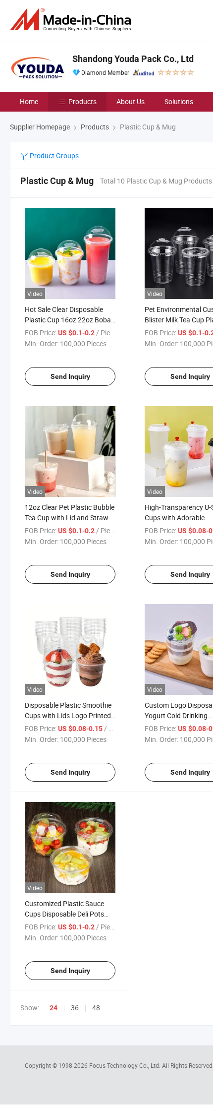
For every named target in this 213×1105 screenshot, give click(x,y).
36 (75, 1007)
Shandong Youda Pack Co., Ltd (133, 59)
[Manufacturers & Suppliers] (72, 19)
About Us (130, 101)
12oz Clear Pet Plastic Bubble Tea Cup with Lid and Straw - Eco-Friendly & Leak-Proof (69, 517)
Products (82, 101)
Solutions (178, 101)
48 (96, 1007)
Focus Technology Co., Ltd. (125, 1065)
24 (53, 1008)
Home (29, 101)
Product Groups (53, 155)
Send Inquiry (70, 376)
